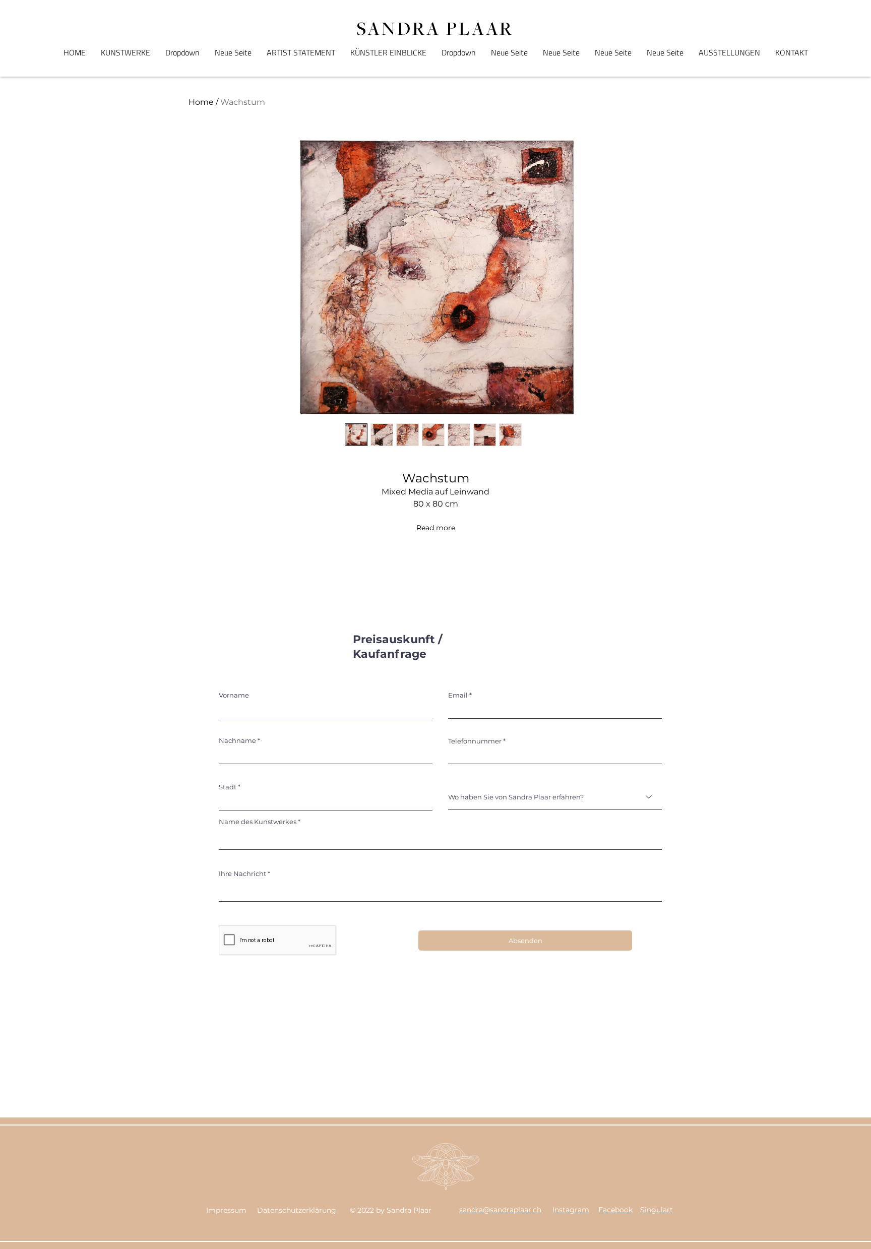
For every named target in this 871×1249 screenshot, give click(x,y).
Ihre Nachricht (242, 873)
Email (458, 695)
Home (201, 102)
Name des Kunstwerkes (257, 822)
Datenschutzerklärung (296, 1210)
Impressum (226, 1210)
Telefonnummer (475, 741)
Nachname (237, 740)
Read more (435, 527)
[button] (182, 52)
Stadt (227, 787)
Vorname (234, 695)
